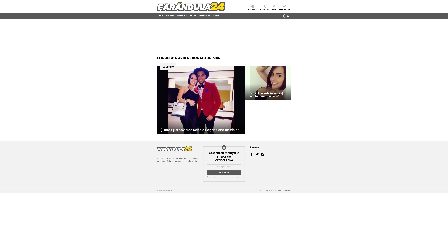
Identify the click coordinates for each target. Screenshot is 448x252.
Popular (264, 9)
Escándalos (204, 16)
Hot (274, 9)
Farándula (182, 16)
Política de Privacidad (273, 190)
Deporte (170, 16)
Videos (193, 16)
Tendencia (284, 9)
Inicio (160, 16)
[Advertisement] (224, 36)
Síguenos (283, 16)
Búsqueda (288, 16)
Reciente (252, 9)
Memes (216, 16)
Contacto (287, 190)
